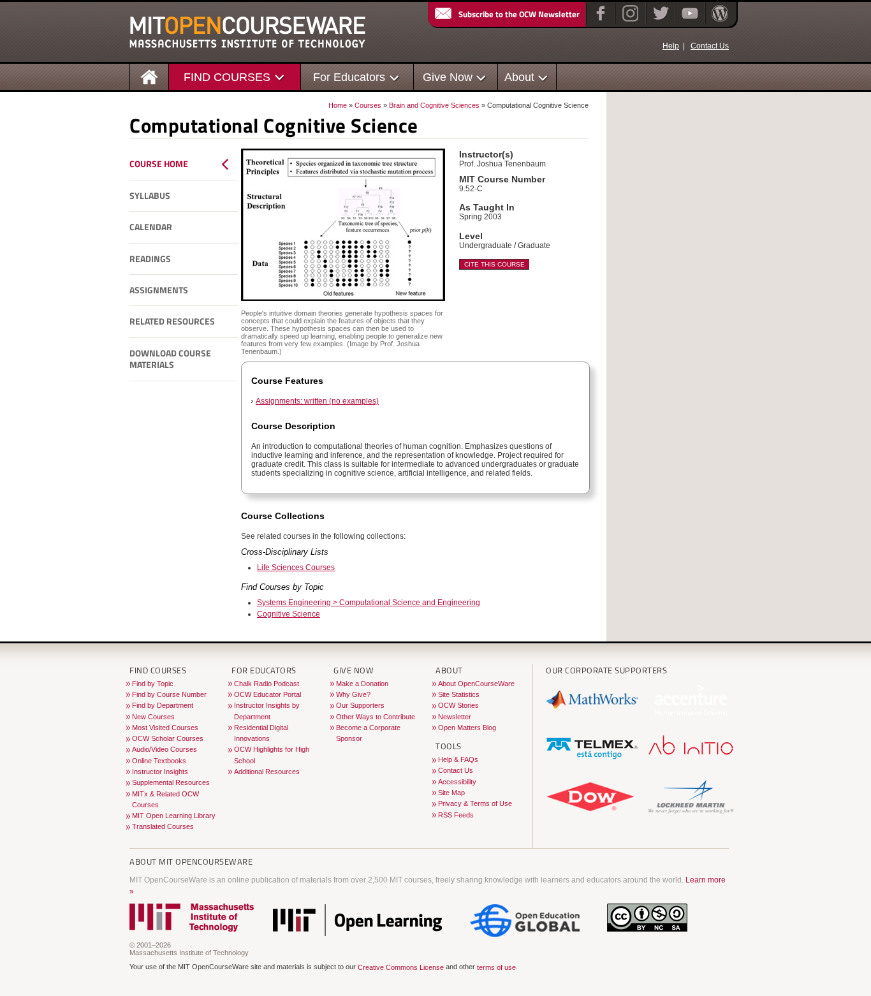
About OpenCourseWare (476, 683)
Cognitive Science (288, 614)
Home (337, 105)
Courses (368, 105)
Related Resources (172, 321)
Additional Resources (267, 771)
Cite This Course (494, 264)
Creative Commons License (401, 967)
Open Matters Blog (467, 727)
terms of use (496, 967)
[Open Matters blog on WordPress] (719, 21)
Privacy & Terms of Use (475, 803)
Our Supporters (360, 705)
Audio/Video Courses (164, 749)
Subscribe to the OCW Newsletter (519, 14)
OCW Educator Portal (267, 694)
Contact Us (710, 45)
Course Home (158, 164)
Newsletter (454, 717)
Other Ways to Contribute (375, 717)
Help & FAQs (458, 759)
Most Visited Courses (165, 727)
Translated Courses (163, 826)
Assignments (158, 290)
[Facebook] (599, 22)
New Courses (153, 717)
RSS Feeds (456, 815)
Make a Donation (362, 683)
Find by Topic (152, 683)
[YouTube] (688, 21)
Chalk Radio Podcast (266, 683)
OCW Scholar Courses (167, 738)
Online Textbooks (159, 761)
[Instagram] (629, 22)
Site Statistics (458, 694)
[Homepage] (149, 76)
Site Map (451, 792)
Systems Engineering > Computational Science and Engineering (368, 602)
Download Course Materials (170, 359)
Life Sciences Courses (296, 567)
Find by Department (162, 705)
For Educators (349, 77)
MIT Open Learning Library (174, 815)
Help (670, 45)
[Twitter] (659, 22)
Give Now (447, 77)
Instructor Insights (160, 771)
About (519, 77)
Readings (150, 259)
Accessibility (457, 782)
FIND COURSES (227, 77)
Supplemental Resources (171, 782)
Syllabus (149, 195)
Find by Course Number (169, 694)
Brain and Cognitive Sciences (434, 105)
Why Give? (353, 694)
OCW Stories (458, 705)
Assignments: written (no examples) (317, 401)
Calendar (150, 227)
